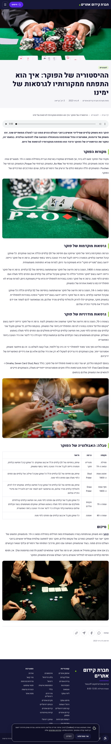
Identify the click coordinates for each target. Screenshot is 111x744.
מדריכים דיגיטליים (49, 695)
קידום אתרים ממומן (64, 714)
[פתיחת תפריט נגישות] (105, 738)
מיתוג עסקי (64, 700)
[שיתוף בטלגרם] (84, 633)
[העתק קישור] (76, 633)
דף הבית (105, 115)
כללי (51, 689)
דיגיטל (50, 681)
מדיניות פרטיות (27, 681)
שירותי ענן (65, 723)
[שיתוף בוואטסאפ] (99, 633)
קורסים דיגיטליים (62, 708)
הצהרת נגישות (28, 689)
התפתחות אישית (46, 685)
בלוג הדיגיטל (47, 677)
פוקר (106, 534)
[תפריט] (5, 4)
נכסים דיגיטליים (46, 704)
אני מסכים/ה (83, 736)
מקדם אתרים (47, 700)
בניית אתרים (64, 681)
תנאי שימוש (29, 685)
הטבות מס (65, 685)
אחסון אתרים (64, 673)
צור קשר (30, 677)
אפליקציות (64, 677)
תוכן (51, 723)
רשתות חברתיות (62, 719)
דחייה (69, 736)
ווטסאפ (66, 689)
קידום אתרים (47, 708)
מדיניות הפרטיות (55, 730)
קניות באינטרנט (46, 712)
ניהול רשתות (64, 704)
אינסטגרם (49, 673)
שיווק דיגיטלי (47, 719)
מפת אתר (30, 693)
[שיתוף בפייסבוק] (91, 633)
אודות (31, 673)
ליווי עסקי (65, 693)
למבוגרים (103, 67)
